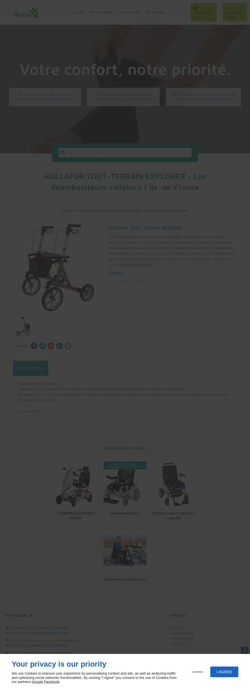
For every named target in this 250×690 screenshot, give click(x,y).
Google (37, 682)
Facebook (51, 682)
